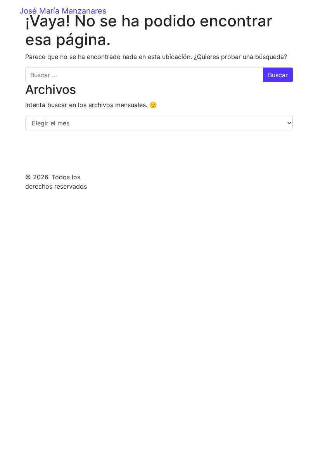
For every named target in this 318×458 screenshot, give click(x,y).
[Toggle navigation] (294, 11)
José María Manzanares (62, 11)
